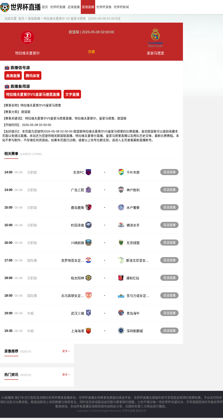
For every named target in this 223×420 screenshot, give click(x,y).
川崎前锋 (77, 243)
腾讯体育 (33, 76)
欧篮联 (25, 112)
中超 (30, 313)
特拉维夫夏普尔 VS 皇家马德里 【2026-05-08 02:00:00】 (83, 18)
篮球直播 (88, 7)
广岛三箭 (77, 190)
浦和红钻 (132, 278)
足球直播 (74, 7)
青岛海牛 (133, 313)
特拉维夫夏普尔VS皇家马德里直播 (33, 94)
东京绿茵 (133, 243)
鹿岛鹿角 (77, 207)
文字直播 (72, 94)
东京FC (78, 172)
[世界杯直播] (20, 13)
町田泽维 (77, 225)
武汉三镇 (77, 313)
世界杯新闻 (121, 7)
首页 (45, 7)
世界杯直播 (57, 7)
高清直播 (13, 76)
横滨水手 (133, 225)
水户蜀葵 (133, 207)
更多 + (66, 351)
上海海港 (77, 331)
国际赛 (32, 260)
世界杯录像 (104, 7)
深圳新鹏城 (135, 331)
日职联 (32, 172)
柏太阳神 (77, 278)
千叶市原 (133, 172)
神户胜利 (133, 190)
